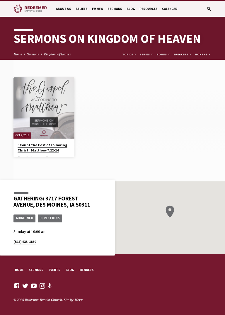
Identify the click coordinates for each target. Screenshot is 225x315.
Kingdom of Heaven (57, 54)
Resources (148, 9)
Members (86, 270)
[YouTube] (33, 285)
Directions (50, 218)
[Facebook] (16, 285)
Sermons (115, 9)
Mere (78, 299)
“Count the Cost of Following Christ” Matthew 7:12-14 (42, 147)
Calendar (169, 9)
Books (161, 54)
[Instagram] (42, 285)
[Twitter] (25, 285)
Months (201, 54)
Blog (131, 9)
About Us (63, 9)
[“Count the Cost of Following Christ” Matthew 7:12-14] (43, 107)
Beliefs (82, 9)
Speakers (181, 54)
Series (145, 54)
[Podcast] (50, 286)
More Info (24, 218)
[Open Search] (209, 9)
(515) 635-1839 (24, 241)
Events (54, 270)
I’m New (97, 9)
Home (18, 54)
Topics (128, 54)
